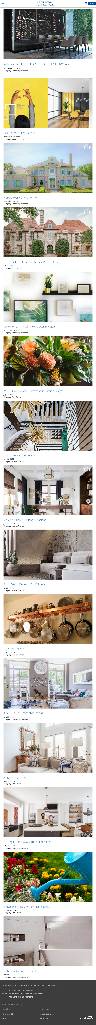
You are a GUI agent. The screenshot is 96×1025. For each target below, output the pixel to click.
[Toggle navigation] (3, 3)
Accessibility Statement (47, 1014)
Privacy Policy (44, 1009)
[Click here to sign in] (86, 3)
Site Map (4, 1018)
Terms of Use (6, 1009)
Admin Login (44, 1018)
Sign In (92, 3)
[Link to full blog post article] (48, 34)
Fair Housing (6, 1014)
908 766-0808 (52, 985)
